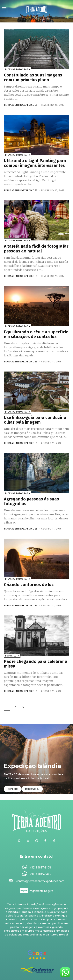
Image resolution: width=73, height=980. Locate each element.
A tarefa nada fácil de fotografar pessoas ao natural (36, 248)
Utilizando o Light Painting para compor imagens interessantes (35, 163)
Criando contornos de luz (29, 584)
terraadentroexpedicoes (21, 105)
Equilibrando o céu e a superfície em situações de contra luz (36, 334)
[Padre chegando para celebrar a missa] (36, 635)
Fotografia (12, 656)
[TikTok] (54, 840)
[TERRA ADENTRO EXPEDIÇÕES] (36, 8)
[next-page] (23, 707)
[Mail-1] (27, 840)
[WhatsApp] (19, 840)
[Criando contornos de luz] (36, 559)
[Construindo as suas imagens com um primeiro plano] (36, 49)
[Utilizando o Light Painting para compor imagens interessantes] (36, 135)
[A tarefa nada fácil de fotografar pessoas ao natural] (36, 220)
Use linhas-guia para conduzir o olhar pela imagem (35, 420)
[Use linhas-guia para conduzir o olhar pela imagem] (36, 392)
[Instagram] (36, 840)
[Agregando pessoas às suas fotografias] (36, 473)
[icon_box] (36, 867)
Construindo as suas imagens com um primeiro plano (33, 77)
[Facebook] (45, 840)
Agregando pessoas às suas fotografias (31, 501)
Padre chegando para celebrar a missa (35, 664)
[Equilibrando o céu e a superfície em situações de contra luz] (36, 306)
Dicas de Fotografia (17, 69)
